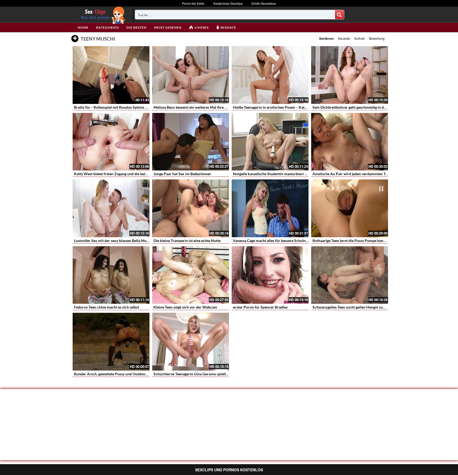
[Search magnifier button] (339, 14)
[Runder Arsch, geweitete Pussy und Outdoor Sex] (111, 342)
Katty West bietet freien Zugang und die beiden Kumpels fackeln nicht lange (136, 173)
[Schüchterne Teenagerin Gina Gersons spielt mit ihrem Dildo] (190, 342)
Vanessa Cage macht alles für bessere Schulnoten (273, 240)
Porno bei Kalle (193, 3)
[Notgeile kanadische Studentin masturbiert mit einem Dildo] (270, 142)
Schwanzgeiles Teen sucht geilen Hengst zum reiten (354, 307)
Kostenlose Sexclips (228, 3)
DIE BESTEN (136, 27)
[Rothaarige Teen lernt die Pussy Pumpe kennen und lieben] (349, 208)
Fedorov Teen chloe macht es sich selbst (106, 307)
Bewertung (377, 38)
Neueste (344, 38)
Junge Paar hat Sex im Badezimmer (182, 173)
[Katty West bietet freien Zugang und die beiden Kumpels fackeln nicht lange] (111, 142)
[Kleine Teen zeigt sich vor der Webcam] (190, 275)
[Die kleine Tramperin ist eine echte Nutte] (190, 208)
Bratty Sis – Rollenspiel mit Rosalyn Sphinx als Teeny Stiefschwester (129, 107)
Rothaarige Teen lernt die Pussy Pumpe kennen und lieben (359, 240)
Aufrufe (359, 38)
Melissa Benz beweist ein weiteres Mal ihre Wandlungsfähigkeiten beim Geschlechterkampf (228, 107)
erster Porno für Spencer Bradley (260, 307)
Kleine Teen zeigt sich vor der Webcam (185, 307)
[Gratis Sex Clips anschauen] (101, 14)
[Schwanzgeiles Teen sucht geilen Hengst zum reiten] (349, 275)
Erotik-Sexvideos (264, 3)
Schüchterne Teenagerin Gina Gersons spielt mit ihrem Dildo (203, 374)
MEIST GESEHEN (168, 27)
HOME (83, 27)
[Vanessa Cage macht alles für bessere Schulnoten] (270, 208)
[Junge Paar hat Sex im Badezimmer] (190, 142)
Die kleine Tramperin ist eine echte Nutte (187, 240)
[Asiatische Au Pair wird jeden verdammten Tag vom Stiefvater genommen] (349, 142)
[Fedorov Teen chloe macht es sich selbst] (111, 275)
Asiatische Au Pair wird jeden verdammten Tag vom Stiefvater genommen (372, 173)
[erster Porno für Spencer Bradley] (270, 275)
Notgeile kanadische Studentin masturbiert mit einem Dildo (282, 173)
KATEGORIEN (107, 27)
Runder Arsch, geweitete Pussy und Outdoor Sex (114, 374)
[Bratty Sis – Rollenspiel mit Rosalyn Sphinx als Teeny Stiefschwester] (111, 75)
